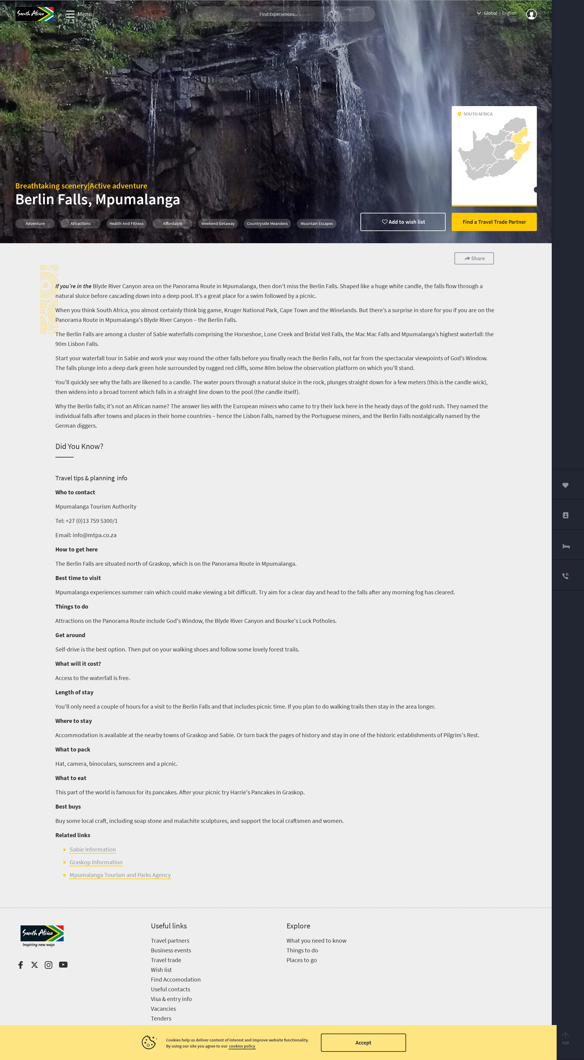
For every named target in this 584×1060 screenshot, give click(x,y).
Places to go (302, 960)
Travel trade (166, 960)
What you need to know (316, 940)
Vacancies (163, 1008)
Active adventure (118, 186)
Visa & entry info (171, 999)
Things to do (302, 950)
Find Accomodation (176, 979)
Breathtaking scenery (51, 186)
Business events (171, 950)
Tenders (161, 1018)
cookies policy (242, 1046)
